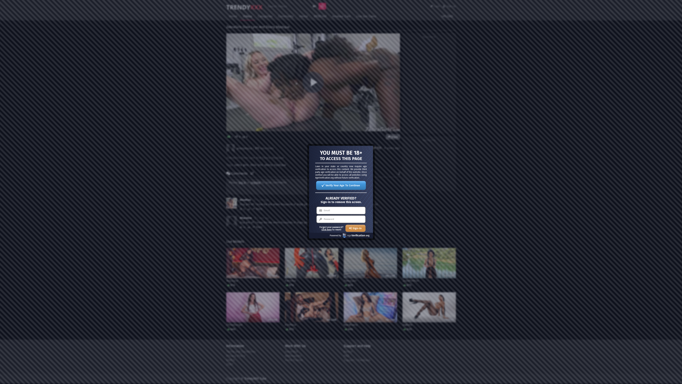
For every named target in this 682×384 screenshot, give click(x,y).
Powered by (335, 235)
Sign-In (357, 228)
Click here (326, 229)
